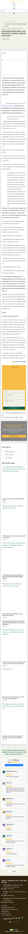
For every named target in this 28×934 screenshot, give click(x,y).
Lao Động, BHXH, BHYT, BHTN (10, 21)
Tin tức (21, 28)
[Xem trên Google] (4, 772)
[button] (14, 13)
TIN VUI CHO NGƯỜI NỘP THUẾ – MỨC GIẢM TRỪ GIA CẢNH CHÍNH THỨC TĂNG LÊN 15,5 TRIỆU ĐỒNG (13, 623)
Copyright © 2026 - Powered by (14, 931)
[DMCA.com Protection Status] (14, 930)
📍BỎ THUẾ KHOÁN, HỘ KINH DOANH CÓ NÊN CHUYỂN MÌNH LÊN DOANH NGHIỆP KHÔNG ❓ (12, 577)
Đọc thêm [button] (8, 792)
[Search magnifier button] (26, 11)
